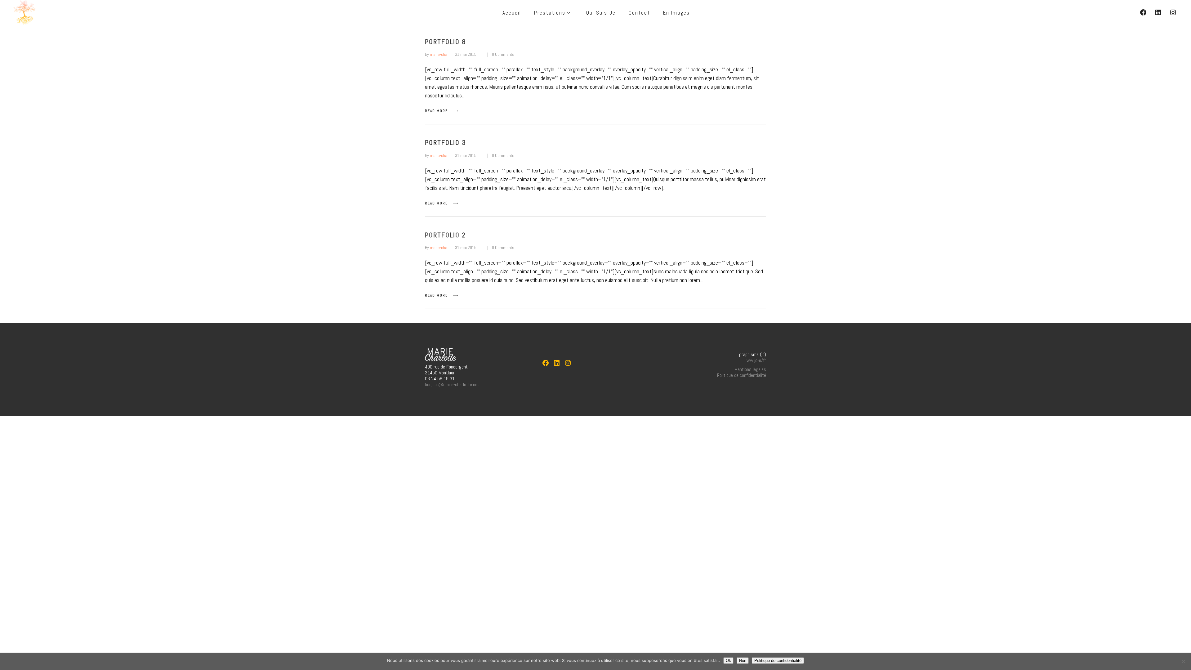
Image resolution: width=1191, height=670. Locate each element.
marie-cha (438, 54)
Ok (728, 660)
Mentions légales (750, 369)
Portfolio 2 (445, 234)
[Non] (1183, 661)
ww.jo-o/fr (756, 360)
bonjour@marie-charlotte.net (452, 384)
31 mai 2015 (465, 54)
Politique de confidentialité (741, 375)
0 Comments (503, 54)
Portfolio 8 (445, 41)
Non (742, 660)
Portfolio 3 (445, 142)
